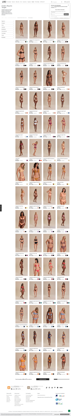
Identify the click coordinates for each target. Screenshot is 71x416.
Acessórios (25, 1)
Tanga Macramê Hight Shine (48, 301)
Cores (3, 25)
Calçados (29, 1)
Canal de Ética (17, 402)
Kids (21, 1)
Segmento (3, 21)
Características (4, 31)
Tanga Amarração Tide (61, 134)
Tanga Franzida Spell (61, 87)
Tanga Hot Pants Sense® (20, 87)
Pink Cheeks (37, 1)
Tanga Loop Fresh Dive (47, 182)
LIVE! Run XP (42, 1)
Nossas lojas (17, 396)
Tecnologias (4, 33)
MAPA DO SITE (61, 411)
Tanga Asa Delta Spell (33, 111)
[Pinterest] (55, 387)
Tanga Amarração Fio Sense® (48, 63)
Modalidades (4, 29)
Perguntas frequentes (29, 401)
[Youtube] (52, 387)
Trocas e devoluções (29, 395)
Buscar (66, 14)
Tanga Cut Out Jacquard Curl (34, 39)
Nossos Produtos (9, 395)
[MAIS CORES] (68, 41)
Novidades (9, 1)
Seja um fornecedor (18, 405)
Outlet (33, 1)
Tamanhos (3, 27)
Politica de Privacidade (32, 413)
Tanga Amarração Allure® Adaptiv (21, 324)
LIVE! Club (8, 401)
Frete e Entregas (28, 396)
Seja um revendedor (18, 399)
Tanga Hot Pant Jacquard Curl (48, 39)
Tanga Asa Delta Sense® (61, 63)
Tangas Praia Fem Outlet (22, 17)
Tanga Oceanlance (18, 182)
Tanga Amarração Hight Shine (34, 301)
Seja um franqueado (18, 400)
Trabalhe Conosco (17, 395)
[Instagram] (49, 387)
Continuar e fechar (65, 414)
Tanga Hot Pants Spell (33, 134)
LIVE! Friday (8, 399)
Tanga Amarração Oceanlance (48, 158)
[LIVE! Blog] (61, 387)
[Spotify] (57, 387)
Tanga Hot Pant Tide (47, 134)
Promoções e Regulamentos (30, 400)
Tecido (3, 35)
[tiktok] (46, 388)
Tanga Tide (17, 158)
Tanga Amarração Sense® (20, 63)
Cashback (8, 397)
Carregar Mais (42, 379)
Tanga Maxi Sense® (32, 63)
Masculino (17, 1)
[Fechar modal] (68, 5)
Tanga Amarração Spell (19, 111)
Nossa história (17, 397)
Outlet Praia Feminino (12, 17)
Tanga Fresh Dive (60, 182)
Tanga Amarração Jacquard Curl (21, 39)
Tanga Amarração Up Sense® (62, 39)
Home (2, 17)
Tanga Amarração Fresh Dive (34, 182)
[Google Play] (18, 389)
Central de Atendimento (41, 395)
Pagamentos (28, 397)
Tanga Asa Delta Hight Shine (62, 301)
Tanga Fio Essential (46, 87)
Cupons (7, 396)
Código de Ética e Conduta (19, 404)
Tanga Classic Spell (19, 134)
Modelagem (3, 37)
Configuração (56, 414)
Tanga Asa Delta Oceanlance (62, 158)
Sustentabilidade (17, 401)
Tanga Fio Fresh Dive (19, 206)
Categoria (3, 23)
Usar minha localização (60, 9)
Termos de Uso (39, 413)
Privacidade (28, 399)
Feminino (13, 1)
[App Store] (13, 389)
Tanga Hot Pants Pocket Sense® (35, 158)
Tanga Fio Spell (46, 111)
